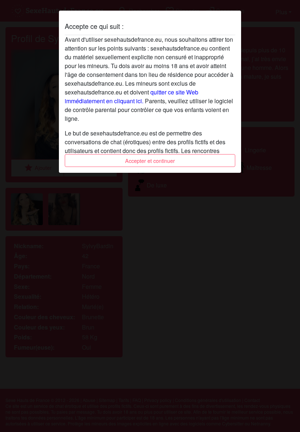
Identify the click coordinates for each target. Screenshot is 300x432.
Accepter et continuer (150, 160)
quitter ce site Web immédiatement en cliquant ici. (131, 96)
